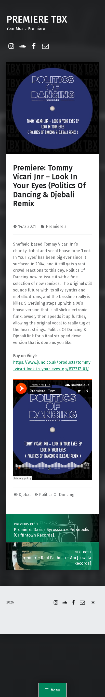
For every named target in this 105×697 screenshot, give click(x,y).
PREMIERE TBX (36, 19)
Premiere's (56, 226)
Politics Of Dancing (56, 494)
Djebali (25, 494)
